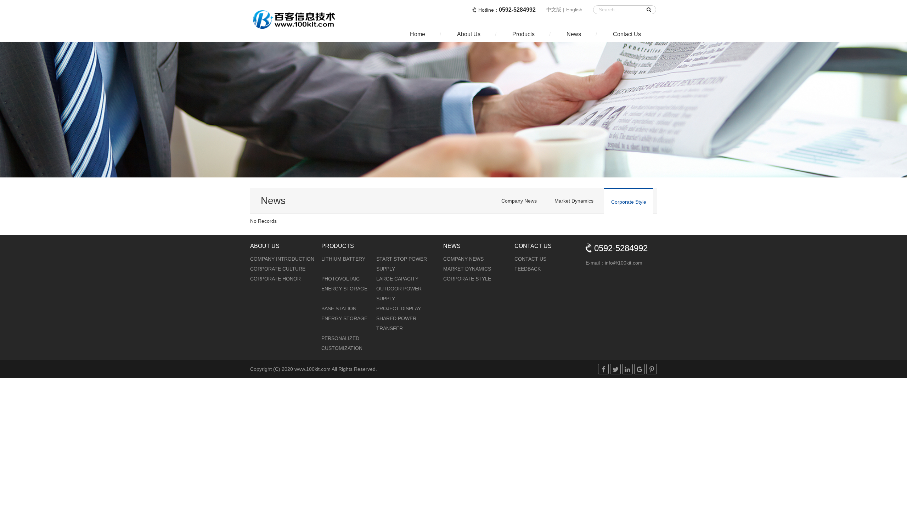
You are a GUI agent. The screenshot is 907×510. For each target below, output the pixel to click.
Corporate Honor (275, 279)
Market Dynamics (573, 201)
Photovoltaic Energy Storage (344, 283)
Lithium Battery (343, 259)
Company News (519, 201)
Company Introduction (282, 259)
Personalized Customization (341, 343)
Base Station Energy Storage (344, 313)
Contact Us (530, 259)
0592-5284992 (517, 10)
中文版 (553, 9)
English (574, 9)
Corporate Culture (277, 269)
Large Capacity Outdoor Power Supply (399, 288)
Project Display (398, 308)
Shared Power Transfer (396, 323)
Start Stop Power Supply (401, 264)
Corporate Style (628, 202)
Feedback (527, 269)
